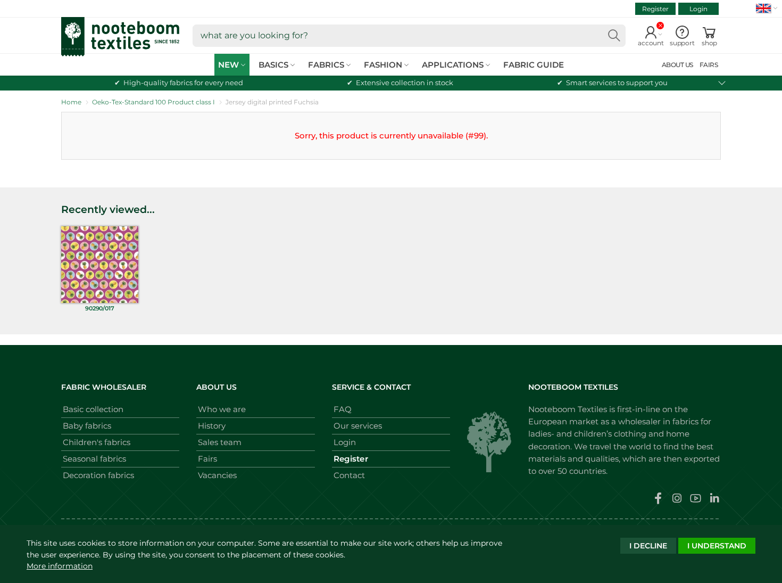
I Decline (648, 546)
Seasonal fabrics (94, 459)
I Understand (716, 546)
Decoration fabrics (98, 475)
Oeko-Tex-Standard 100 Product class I (153, 102)
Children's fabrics (96, 442)
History (212, 426)
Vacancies (217, 475)
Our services (358, 426)
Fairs (207, 459)
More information (60, 566)
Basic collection (93, 409)
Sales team (220, 442)
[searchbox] (409, 35)
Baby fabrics (87, 426)
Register (655, 9)
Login (698, 9)
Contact (349, 475)
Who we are (222, 409)
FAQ (343, 409)
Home (71, 102)
